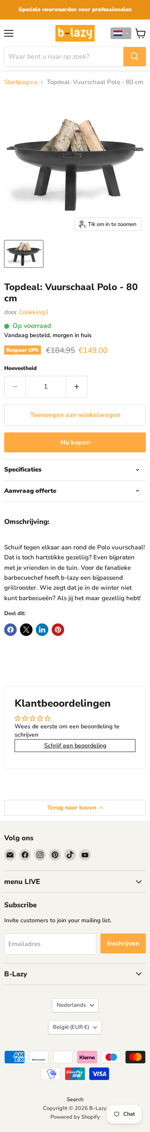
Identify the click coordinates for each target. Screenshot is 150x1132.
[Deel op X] (26, 629)
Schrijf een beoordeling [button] (75, 746)
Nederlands (71, 1005)
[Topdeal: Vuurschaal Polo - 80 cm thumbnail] (24, 254)
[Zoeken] (134, 56)
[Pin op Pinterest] (58, 629)
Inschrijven (123, 943)
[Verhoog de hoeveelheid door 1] (77, 386)
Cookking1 (34, 312)
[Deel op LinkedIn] (42, 629)
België (71, 1027)
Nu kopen (75, 442)
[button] (120, 33)
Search (75, 1099)
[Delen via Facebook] (10, 629)
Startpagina (21, 82)
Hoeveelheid (20, 368)
